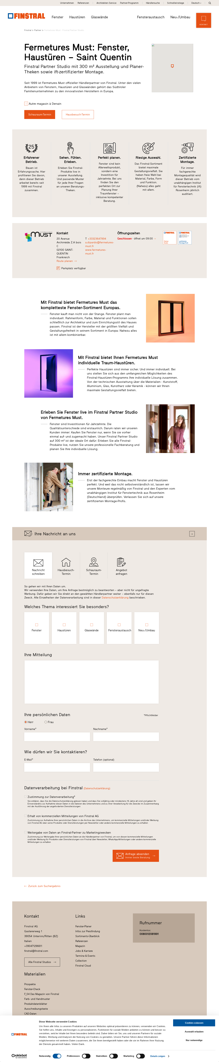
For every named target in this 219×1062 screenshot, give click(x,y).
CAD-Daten (30, 1013)
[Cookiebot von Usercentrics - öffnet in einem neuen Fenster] (19, 1056)
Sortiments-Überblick (87, 936)
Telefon (103, 759)
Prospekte (30, 984)
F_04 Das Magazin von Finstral (41, 994)
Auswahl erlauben (194, 1031)
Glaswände (99, 17)
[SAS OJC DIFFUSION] (38, 236)
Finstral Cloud (83, 965)
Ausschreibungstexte (36, 1008)
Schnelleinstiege (175, 3)
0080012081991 (149, 934)
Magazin (80, 946)
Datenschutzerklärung (115, 597)
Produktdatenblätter (35, 1003)
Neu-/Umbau (180, 17)
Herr (30, 722)
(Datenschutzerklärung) (97, 788)
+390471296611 (33, 946)
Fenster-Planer (83, 926)
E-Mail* (28, 759)
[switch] (86, 1056)
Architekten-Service (106, 3)
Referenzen (83, 3)
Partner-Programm (129, 3)
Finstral (27, 30)
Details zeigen (157, 1056)
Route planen (65, 261)
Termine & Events (85, 955)
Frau (51, 722)
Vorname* (30, 729)
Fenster (57, 17)
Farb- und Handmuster (37, 998)
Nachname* (100, 729)
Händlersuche (153, 3)
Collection (81, 960)
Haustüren (77, 17)
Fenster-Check (32, 989)
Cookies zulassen (194, 1023)
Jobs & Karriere (84, 950)
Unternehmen (67, 3)
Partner (37, 30)
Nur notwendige (194, 1040)
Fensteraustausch (150, 17)
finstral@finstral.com (36, 950)
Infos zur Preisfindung (87, 931)
